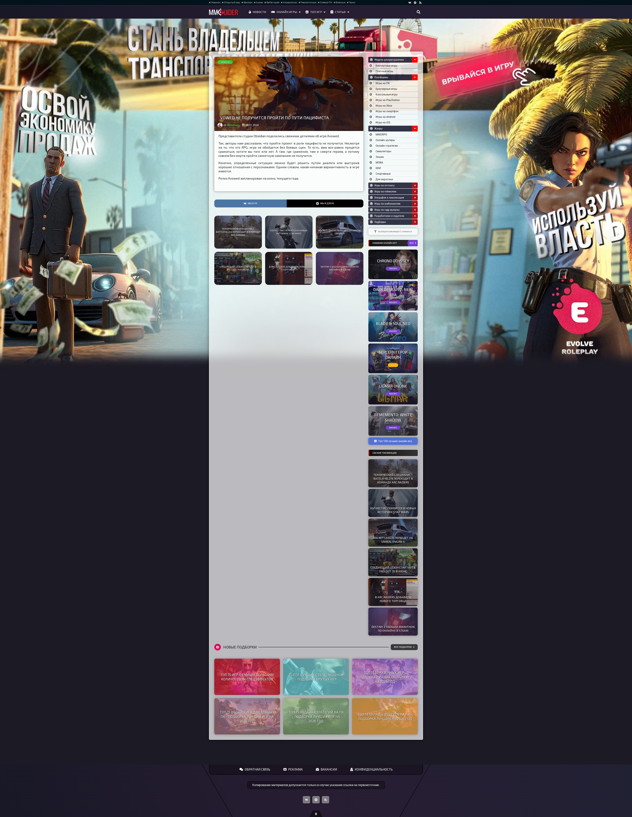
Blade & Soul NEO (393, 323)
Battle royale (272, 2)
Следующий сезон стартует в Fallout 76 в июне (238, 268)
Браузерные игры (386, 88)
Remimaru (233, 125)
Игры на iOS (383, 122)
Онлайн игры (287, 12)
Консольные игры (386, 94)
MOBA (379, 162)
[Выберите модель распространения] (370, 65)
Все (412, 243)
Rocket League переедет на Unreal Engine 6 (339, 232)
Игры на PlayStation (388, 100)
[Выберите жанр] (370, 134)
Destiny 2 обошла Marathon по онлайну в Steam (340, 268)
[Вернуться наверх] (316, 813)
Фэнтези (248, 2)
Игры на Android (385, 116)
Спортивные (383, 173)
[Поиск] (418, 12)
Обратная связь (257, 769)
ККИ (378, 168)
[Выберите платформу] (370, 83)
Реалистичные (308, 2)
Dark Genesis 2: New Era (393, 292)
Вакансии (329, 769)
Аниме (259, 2)
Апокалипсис (290, 2)
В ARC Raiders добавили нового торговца (288, 268)
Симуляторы (383, 151)
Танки (352, 2)
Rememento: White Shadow (393, 417)
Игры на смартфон (387, 111)
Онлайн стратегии (387, 145)
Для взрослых (384, 179)
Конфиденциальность (374, 769)
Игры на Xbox (384, 105)
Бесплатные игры (386, 65)
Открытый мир (232, 2)
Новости (259, 12)
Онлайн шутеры (385, 140)
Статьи (340, 12)
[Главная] (223, 12)
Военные (340, 2)
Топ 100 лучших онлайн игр (395, 441)
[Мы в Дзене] (316, 800)
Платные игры (384, 71)
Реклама (295, 769)
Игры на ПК (383, 83)
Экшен (380, 156)
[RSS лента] (420, 2)
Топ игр (316, 12)
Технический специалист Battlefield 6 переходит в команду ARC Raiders (238, 232)
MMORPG (381, 134)
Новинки (215, 2)
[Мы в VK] (409, 2)
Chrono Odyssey (393, 260)
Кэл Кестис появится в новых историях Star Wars (288, 232)
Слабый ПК (326, 2)
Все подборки (403, 647)
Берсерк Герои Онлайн (393, 354)
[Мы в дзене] (415, 2)
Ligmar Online (393, 386)
